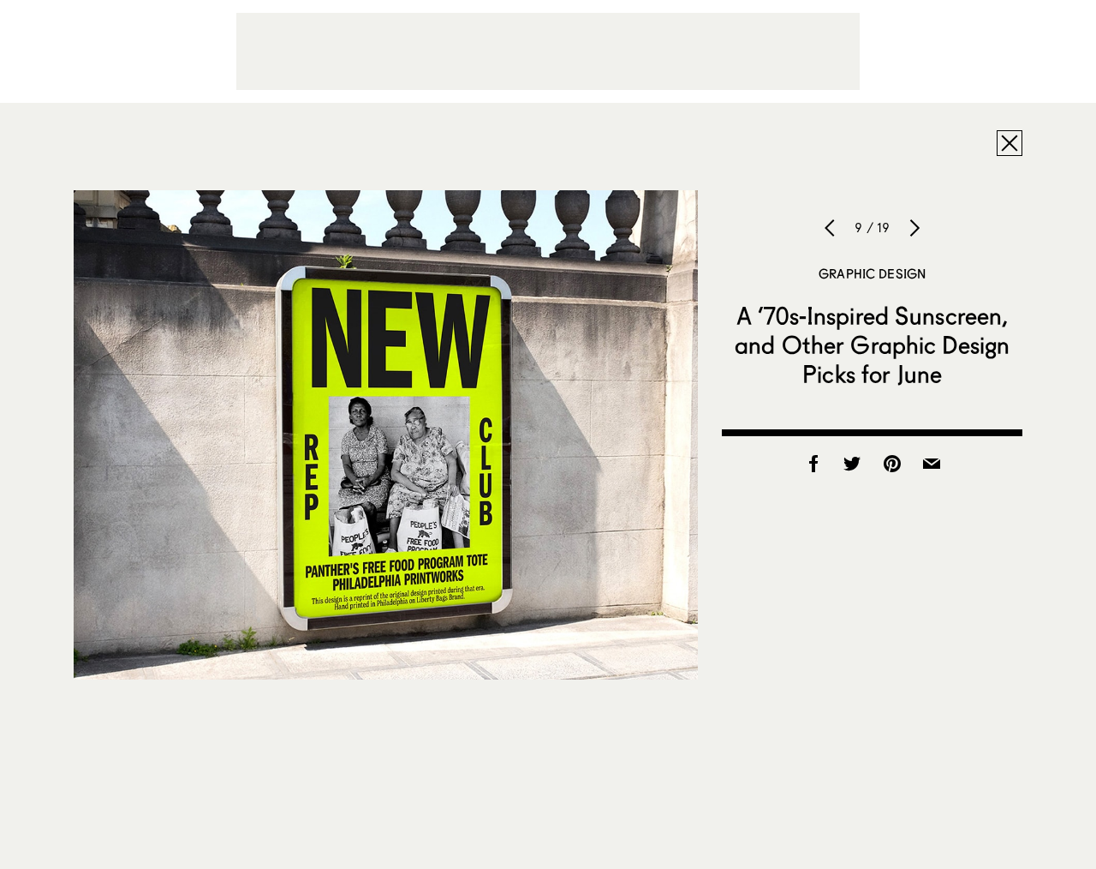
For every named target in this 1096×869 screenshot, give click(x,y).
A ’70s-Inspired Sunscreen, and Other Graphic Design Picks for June (872, 344)
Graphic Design (872, 273)
